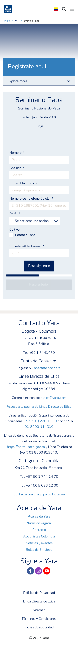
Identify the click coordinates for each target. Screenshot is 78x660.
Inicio (7, 21)
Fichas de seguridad (39, 627)
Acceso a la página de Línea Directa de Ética (39, 406)
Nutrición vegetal (39, 523)
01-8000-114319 (39, 427)
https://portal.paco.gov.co (26, 447)
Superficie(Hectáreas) (25, 246)
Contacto (39, 530)
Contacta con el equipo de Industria (39, 494)
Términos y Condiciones (39, 619)
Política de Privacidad (39, 593)
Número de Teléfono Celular (30, 198)
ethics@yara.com (53, 398)
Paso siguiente (39, 266)
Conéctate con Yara (46, 368)
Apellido (15, 168)
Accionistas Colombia (39, 536)
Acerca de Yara (39, 516)
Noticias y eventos (39, 543)
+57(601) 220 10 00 (40, 421)
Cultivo (14, 229)
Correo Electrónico (23, 183)
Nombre (15, 153)
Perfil (13, 214)
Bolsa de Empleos (39, 550)
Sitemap (39, 610)
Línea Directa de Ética (39, 601)
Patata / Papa (25, 235)
